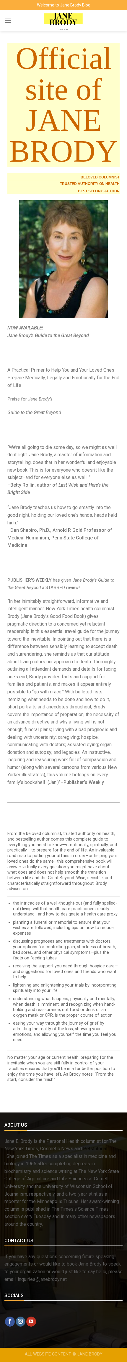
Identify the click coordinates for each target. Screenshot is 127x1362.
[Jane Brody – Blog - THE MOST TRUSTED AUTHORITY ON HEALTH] (63, 20)
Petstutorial (95, 1148)
